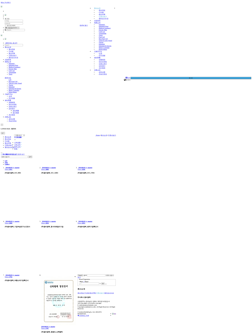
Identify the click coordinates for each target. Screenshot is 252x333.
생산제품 (16, 113)
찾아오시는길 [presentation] (9, 147)
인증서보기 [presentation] (9, 145)
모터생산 (102, 66)
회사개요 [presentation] (8, 139)
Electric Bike (103, 30)
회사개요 (102, 10)
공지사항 (102, 72)
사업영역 (97, 20)
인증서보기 (103, 16)
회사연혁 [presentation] (8, 143)
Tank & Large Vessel (105, 40)
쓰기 (23, 154)
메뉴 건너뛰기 (6, 2)
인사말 (101, 12)
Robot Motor (103, 49)
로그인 (191, 78)
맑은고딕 (17, 147)
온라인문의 (103, 74)
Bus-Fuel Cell (103, 39)
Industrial (102, 24)
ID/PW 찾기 (84, 25)
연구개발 (102, 55)
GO (103, 283)
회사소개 (97, 8)
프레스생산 (103, 64)
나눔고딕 (17, 144)
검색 (19, 154)
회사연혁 (102, 14)
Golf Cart (102, 32)
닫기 (3, 133)
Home (97, 135)
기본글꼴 (17, 142)
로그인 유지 (11, 25)
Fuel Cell (102, 37)
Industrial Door (103, 26)
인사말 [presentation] (7, 141)
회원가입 (8, 78)
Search (80, 275)
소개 (100, 53)
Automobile (102, 33)
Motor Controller (104, 48)
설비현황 (97, 57)
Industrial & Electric (105, 46)
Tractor (101, 42)
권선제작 (102, 68)
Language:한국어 (12, 28)
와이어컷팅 (103, 62)
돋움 (15, 149)
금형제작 (102, 59)
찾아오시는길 (103, 18)
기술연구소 (98, 51)
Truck (101, 35)
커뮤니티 (97, 70)
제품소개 (97, 22)
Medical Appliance (105, 28)
